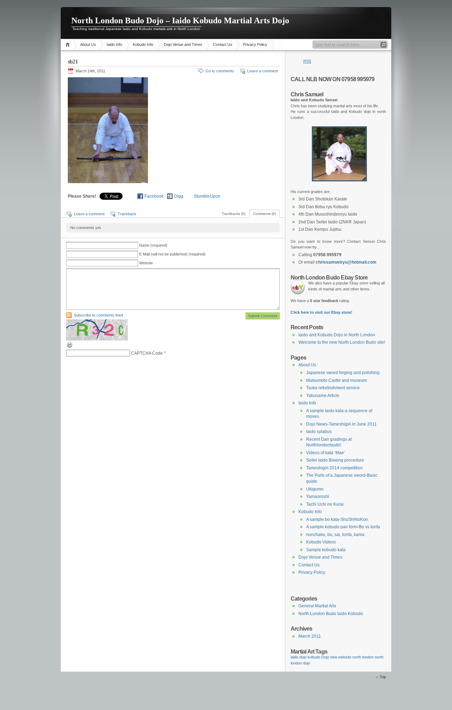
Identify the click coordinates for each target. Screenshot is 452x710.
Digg (178, 196)
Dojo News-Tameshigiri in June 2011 (341, 424)
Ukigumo (314, 489)
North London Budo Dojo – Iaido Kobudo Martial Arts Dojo (180, 20)
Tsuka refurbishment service (333, 387)
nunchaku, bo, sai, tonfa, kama (335, 534)
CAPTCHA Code (147, 353)
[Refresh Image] (70, 347)
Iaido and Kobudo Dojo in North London (336, 334)
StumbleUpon (207, 196)
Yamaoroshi (317, 496)
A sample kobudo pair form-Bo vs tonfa (343, 526)
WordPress (79, 682)
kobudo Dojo (318, 657)
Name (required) (153, 245)
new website (340, 657)
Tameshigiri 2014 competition (334, 467)
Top (383, 677)
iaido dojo (299, 657)
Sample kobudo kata (326, 549)
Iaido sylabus (319, 431)
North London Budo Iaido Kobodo (330, 613)
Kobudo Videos (321, 542)
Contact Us (222, 44)
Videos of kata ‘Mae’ (325, 452)
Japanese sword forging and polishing (343, 372)
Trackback (127, 214)
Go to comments (220, 71)
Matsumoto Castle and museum (336, 380)
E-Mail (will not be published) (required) (172, 254)
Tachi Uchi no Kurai (325, 504)
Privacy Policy (255, 44)
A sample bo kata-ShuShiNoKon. (337, 519)
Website (146, 263)
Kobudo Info (143, 44)
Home (69, 44)
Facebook (153, 196)
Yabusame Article (322, 395)
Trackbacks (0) (233, 214)
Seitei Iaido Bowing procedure (335, 460)
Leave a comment (262, 71)
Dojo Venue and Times (183, 44)
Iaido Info (114, 44)
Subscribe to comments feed (98, 315)
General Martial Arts (317, 605)
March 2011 (309, 636)
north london (363, 657)
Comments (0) (264, 214)
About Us (88, 44)
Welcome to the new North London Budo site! (341, 342)
